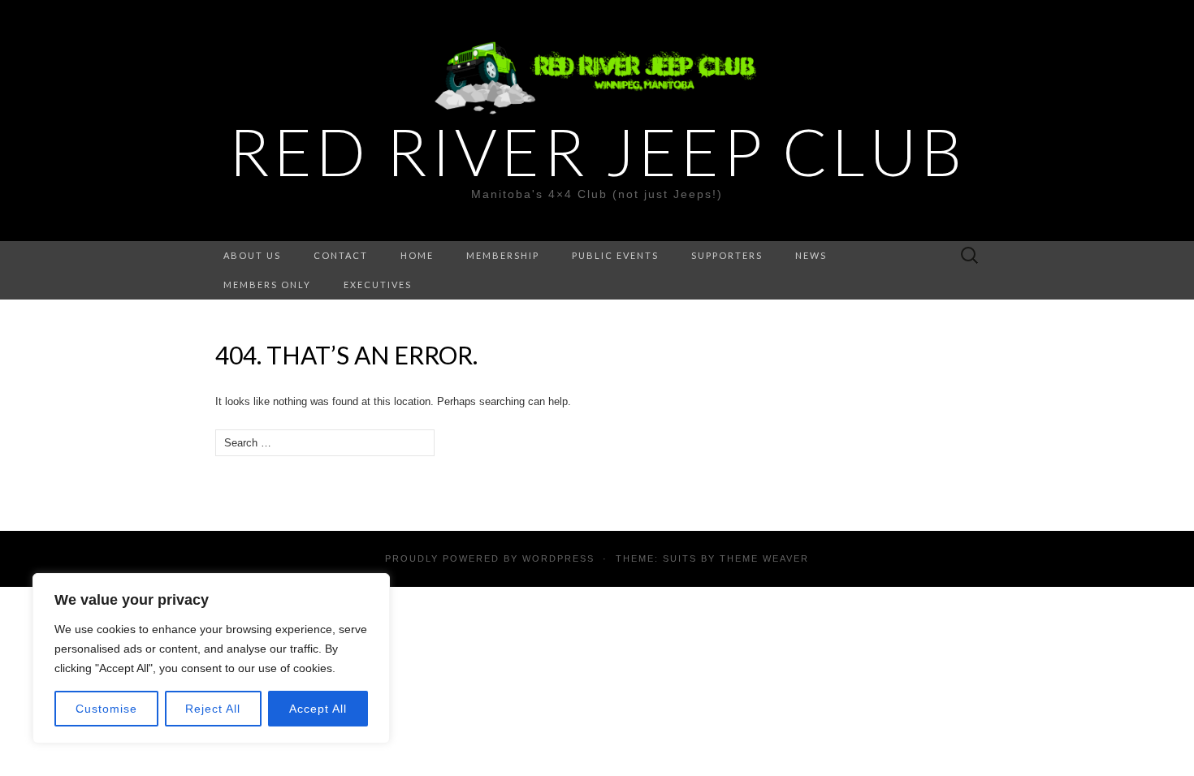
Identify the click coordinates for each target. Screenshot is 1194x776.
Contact (341, 255)
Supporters (727, 255)
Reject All (212, 708)
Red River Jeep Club (597, 151)
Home (417, 255)
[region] (211, 658)
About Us (252, 255)
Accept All (318, 708)
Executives (378, 284)
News (811, 255)
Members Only (267, 284)
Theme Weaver (764, 558)
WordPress (558, 558)
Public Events (615, 255)
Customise (106, 708)
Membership (502, 255)
